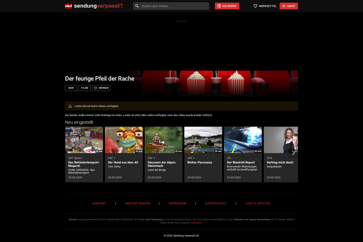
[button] (293, 153)
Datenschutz (215, 203)
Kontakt (99, 203)
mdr (71, 87)
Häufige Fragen (137, 203)
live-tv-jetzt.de (257, 203)
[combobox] (175, 6)
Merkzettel (265, 6)
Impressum (177, 203)
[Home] (95, 6)
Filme (84, 87)
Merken (101, 88)
